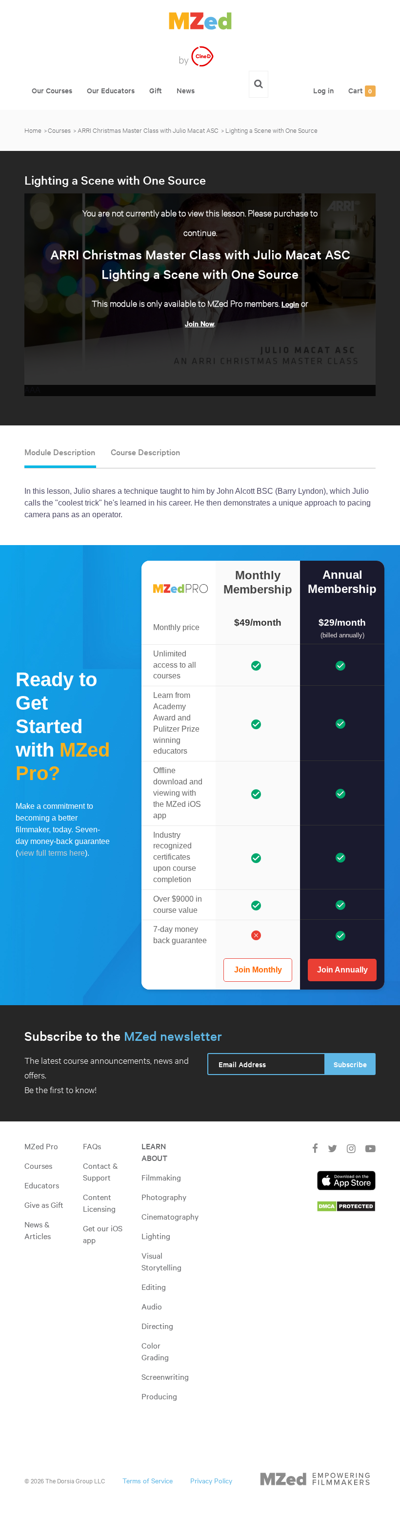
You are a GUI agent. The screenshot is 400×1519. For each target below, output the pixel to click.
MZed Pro (41, 1145)
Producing (159, 1396)
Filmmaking (161, 1177)
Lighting (155, 1235)
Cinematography (170, 1216)
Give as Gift (43, 1204)
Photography (163, 1196)
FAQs (92, 1145)
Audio (151, 1306)
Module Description (59, 451)
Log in (323, 90)
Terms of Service (147, 1480)
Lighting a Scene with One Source (271, 130)
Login (290, 304)
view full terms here (51, 853)
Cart (360, 90)
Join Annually (342, 970)
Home (32, 130)
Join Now (199, 323)
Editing (153, 1286)
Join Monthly (258, 970)
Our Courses (52, 90)
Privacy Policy (211, 1480)
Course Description (145, 451)
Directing (157, 1325)
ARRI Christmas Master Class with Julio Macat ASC (148, 130)
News (186, 90)
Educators (41, 1185)
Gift (155, 90)
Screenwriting (165, 1376)
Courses (59, 130)
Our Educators (111, 90)
